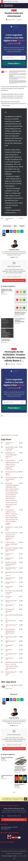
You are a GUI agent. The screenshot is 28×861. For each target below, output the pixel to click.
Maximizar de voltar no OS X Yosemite (20, 313)
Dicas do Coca (17, 254)
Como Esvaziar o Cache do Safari (5, 339)
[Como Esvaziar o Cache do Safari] (7, 328)
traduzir (19, 212)
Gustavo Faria (10, 19)
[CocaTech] (10, 5)
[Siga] (26, 799)
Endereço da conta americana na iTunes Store (7, 290)
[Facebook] (3, 231)
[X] (7, 231)
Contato (15, 856)
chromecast (7, 226)
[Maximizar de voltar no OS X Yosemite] (21, 300)
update (22, 226)
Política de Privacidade (7, 856)
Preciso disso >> (14, 63)
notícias (14, 10)
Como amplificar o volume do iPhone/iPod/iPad (20, 320)
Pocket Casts (5, 86)
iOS (16, 226)
